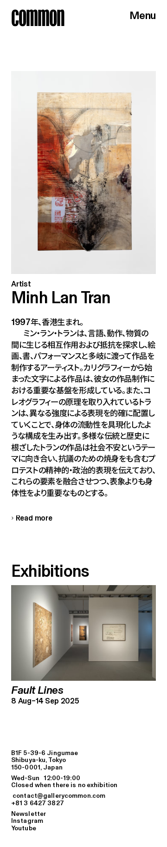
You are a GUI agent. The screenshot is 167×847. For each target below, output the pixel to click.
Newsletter (28, 814)
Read (31, 518)
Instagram (27, 821)
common (37, 17)
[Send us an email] (83, 796)
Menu (142, 16)
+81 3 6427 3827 (37, 804)
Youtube (23, 829)
